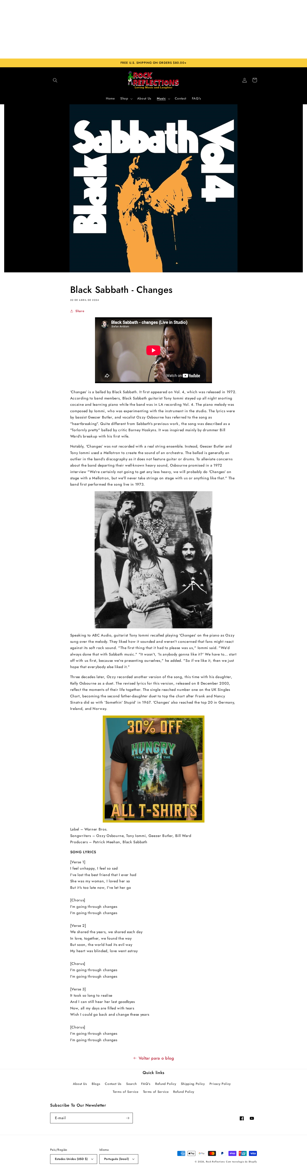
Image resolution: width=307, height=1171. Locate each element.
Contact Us (113, 1084)
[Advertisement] (153, 29)
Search (131, 1084)
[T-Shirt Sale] (153, 769)
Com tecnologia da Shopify (241, 1161)
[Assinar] (128, 1118)
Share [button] (79, 311)
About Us (80, 1084)
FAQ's (145, 1084)
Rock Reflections (215, 1161)
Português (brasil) (116, 1159)
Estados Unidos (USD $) (71, 1159)
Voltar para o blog (156, 1058)
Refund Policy (165, 1084)
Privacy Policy (220, 1084)
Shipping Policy (193, 1084)
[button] (55, 80)
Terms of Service (125, 1091)
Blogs (96, 1084)
